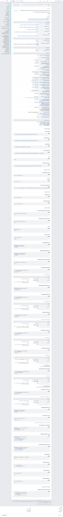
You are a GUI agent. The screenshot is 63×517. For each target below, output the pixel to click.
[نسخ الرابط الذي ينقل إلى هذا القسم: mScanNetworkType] (41, 172)
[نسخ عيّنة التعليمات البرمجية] (49, 133)
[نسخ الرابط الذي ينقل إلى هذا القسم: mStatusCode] (44, 194)
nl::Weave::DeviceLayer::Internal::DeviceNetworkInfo (29, 24)
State (49, 33)
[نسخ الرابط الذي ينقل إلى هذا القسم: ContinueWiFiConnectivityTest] (37, 218)
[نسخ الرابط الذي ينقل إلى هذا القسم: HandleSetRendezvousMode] (38, 368)
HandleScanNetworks (43, 84)
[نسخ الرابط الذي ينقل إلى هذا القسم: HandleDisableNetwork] (40, 267)
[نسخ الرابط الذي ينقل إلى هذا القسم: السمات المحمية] (43, 169)
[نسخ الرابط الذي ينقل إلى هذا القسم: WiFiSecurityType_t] (41, 163)
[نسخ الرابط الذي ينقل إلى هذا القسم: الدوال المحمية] (43, 207)
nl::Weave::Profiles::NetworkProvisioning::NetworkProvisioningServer (26, 153)
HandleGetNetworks (43, 79)
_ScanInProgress (44, 116)
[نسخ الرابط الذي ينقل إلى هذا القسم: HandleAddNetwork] (41, 242)
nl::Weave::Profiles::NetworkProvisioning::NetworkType (28, 27)
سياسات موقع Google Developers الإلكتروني (45, 501)
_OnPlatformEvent (42, 113)
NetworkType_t (47, 26)
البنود (61, 515)
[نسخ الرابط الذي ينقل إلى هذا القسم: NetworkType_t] (43, 137)
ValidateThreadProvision (43, 102)
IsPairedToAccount (44, 96)
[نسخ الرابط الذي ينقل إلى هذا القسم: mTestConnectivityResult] (39, 185)
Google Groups (29, 510)
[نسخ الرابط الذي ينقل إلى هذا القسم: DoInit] (47, 226)
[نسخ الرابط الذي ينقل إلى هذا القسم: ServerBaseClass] (42, 150)
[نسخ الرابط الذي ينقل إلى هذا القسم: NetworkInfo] (44, 131)
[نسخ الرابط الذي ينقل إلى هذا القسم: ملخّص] (46, 13)
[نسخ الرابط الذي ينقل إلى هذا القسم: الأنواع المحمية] (43, 128)
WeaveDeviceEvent (46, 114)
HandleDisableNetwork (43, 71)
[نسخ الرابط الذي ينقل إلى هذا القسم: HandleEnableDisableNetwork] (38, 285)
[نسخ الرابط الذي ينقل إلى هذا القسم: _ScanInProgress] (42, 470)
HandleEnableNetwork (42, 77)
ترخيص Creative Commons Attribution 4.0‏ (39, 500)
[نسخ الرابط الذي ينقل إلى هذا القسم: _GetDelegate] (44, 454)
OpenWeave (48, 8)
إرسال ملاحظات (15, 10)
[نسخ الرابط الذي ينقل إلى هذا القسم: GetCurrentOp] (44, 234)
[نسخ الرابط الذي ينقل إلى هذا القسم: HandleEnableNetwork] (40, 294)
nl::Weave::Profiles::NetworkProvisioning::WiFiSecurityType (25, 165)
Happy (61, 510)
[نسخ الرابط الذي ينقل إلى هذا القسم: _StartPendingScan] (42, 478)
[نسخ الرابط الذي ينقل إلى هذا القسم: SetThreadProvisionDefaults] (38, 425)
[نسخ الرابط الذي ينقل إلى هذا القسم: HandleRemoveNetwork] (40, 330)
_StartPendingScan (44, 117)
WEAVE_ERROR (36, 59)
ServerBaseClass (47, 31)
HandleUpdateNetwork (43, 93)
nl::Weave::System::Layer (20, 493)
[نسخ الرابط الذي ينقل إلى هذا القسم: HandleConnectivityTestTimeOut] (37, 489)
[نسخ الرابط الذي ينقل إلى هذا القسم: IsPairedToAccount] (42, 415)
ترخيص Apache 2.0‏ (18, 500)
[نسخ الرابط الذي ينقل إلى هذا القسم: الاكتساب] (46, 16)
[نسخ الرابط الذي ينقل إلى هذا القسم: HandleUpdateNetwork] (40, 407)
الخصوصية (59, 515)
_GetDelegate (45, 112)
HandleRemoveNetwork (42, 82)
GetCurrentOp (43, 61)
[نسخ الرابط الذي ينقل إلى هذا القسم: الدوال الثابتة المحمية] (41, 486)
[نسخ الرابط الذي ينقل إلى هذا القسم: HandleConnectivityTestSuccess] (37, 259)
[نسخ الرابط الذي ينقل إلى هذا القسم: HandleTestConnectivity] (40, 389)
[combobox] (20, 1)
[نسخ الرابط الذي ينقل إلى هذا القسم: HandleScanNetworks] (41, 348)
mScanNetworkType (47, 40)
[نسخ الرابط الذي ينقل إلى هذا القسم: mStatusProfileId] (42, 201)
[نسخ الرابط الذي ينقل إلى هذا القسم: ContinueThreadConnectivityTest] (37, 210)
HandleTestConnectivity (46, 91)
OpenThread (60, 511)
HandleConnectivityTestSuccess (45, 70)
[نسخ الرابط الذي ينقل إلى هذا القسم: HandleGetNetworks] (41, 312)
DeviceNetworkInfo (42, 100)
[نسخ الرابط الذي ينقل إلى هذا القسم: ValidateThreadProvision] (40, 434)
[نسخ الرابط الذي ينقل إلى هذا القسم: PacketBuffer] (44, 144)
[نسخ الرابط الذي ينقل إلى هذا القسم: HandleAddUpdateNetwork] (39, 250)
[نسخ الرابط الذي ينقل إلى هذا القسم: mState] (46, 179)
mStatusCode (47, 49)
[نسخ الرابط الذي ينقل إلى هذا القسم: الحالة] (47, 156)
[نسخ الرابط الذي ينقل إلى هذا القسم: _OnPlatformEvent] (42, 462)
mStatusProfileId (47, 50)
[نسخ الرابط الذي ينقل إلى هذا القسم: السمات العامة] (44, 191)
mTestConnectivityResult (45, 43)
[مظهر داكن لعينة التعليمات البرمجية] (48, 133)
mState (48, 41)
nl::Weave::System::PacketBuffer (32, 29)
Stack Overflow (29, 511)
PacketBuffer (47, 28)
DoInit (46, 59)
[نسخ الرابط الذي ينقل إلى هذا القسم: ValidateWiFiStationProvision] (38, 444)
